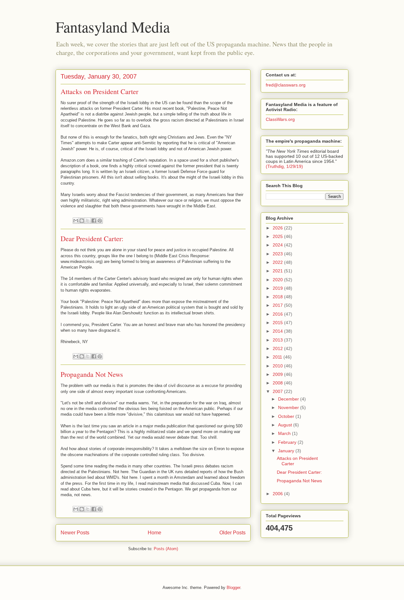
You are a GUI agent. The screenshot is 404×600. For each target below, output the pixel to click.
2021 (278, 270)
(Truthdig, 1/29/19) (284, 166)
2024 (278, 244)
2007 (278, 391)
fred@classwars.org (286, 84)
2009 (278, 374)
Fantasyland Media (113, 26)
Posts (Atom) (166, 548)
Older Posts (232, 532)
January (286, 450)
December (289, 398)
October (286, 416)
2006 (278, 493)
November (289, 407)
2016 (278, 314)
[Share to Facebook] (94, 220)
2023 (278, 253)
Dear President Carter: (92, 238)
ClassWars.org (280, 119)
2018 (278, 296)
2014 (278, 331)
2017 (278, 305)
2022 (278, 262)
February (288, 442)
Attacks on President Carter (99, 91)
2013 (278, 339)
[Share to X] (88, 220)
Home (154, 532)
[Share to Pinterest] (100, 220)
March (285, 433)
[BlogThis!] (82, 220)
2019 (278, 288)
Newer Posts (75, 532)
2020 (278, 279)
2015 (278, 322)
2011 (278, 356)
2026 (278, 227)
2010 (278, 365)
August (285, 424)
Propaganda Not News (92, 374)
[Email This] (76, 220)
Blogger (233, 587)
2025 (278, 236)
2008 (278, 382)
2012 (278, 348)
